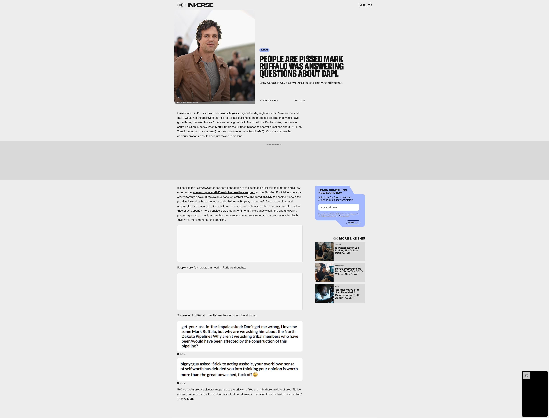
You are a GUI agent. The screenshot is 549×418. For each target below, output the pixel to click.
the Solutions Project (236, 201)
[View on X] (240, 244)
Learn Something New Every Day (332, 191)
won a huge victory (233, 113)
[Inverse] (200, 5)
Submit (351, 222)
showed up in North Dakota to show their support (224, 192)
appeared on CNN (260, 197)
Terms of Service (328, 216)
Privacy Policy (344, 216)
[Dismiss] (544, 373)
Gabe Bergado (271, 100)
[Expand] (525, 373)
